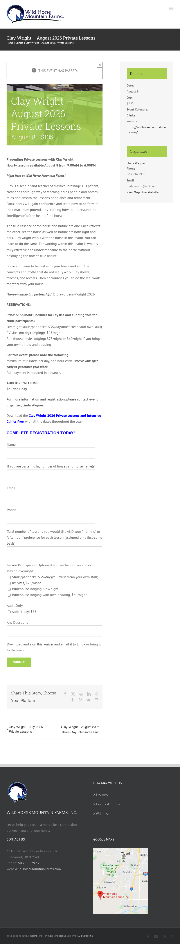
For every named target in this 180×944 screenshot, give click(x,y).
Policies (60, 936)
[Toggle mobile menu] (171, 8)
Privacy (49, 936)
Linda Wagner (136, 163)
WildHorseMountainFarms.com (38, 869)
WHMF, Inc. (36, 936)
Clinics (131, 115)
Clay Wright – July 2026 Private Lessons (26, 729)
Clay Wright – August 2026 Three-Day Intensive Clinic (80, 729)
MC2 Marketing (84, 936)
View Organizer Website (142, 192)
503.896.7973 (28, 863)
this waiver (45, 644)
